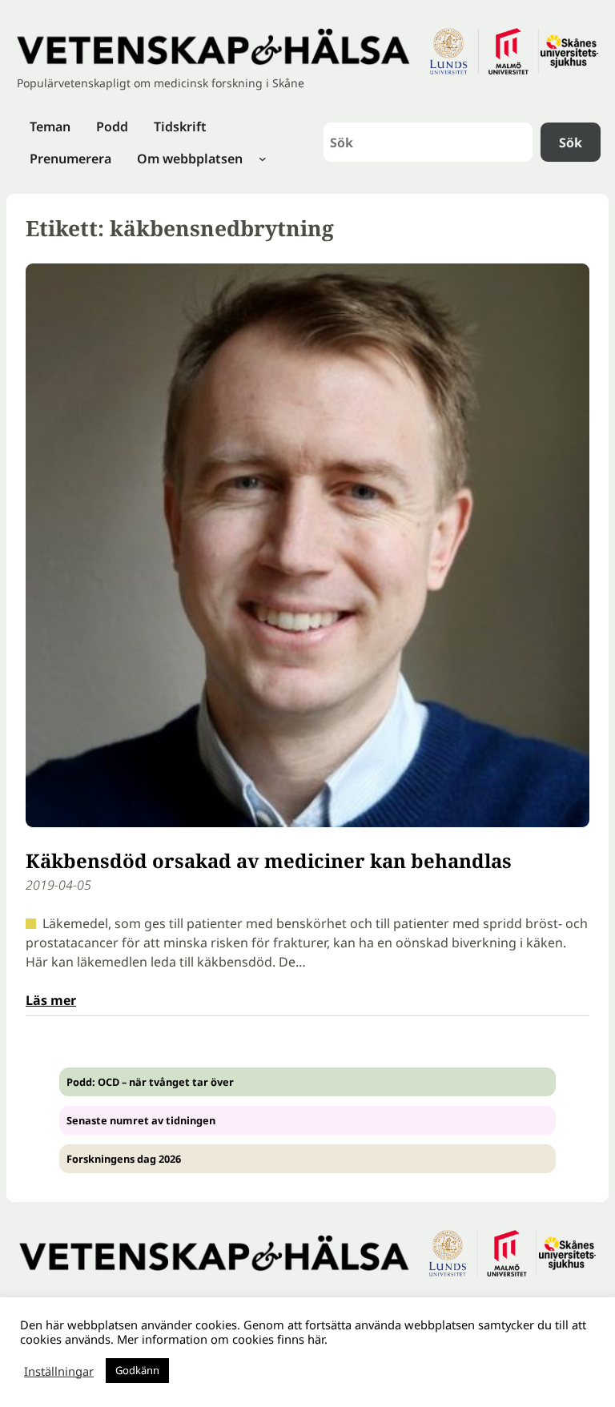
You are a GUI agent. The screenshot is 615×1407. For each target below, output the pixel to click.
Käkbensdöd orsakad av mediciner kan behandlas (269, 860)
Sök (570, 142)
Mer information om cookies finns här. (222, 1339)
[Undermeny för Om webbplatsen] (263, 159)
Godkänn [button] (137, 1370)
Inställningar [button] (59, 1371)
